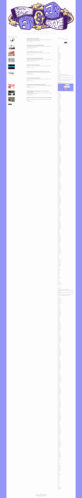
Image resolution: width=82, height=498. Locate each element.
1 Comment (31, 87)
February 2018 (59, 157)
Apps (58, 50)
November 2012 (59, 430)
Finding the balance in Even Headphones (33, 38)
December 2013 (59, 211)
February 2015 (59, 196)
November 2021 (59, 108)
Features (27, 33)
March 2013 (59, 221)
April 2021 (59, 320)
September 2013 (59, 419)
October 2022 (59, 96)
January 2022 (59, 106)
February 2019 (59, 144)
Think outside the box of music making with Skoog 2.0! (35, 45)
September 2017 (59, 367)
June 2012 (59, 231)
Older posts (10, 104)
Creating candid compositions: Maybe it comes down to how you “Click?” (38, 71)
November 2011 (59, 443)
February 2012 (59, 235)
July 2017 (59, 369)
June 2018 (59, 357)
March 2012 (59, 234)
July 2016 (59, 382)
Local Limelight (34, 33)
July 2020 (59, 330)
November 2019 (59, 134)
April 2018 (59, 155)
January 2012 (59, 236)
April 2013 (59, 220)
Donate (47, 33)
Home (23, 33)
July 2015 (59, 395)
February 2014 (59, 209)
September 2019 (59, 136)
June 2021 (59, 318)
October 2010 (59, 457)
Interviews (30, 33)
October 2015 (59, 392)
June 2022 (59, 305)
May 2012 (59, 232)
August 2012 (59, 433)
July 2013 (59, 421)
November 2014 (59, 199)
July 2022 (59, 304)
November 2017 (59, 160)
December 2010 (59, 455)
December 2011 (59, 237)
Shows (58, 66)
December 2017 (59, 159)
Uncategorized (59, 278)
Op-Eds (58, 62)
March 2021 (59, 117)
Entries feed (59, 486)
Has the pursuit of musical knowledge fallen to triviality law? (36, 84)
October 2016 (59, 379)
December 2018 (59, 146)
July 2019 (59, 343)
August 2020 (59, 329)
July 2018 (59, 356)
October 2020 (59, 122)
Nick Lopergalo (45, 494)
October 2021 (59, 109)
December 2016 (59, 172)
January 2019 (59, 145)
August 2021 (59, 316)
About (44, 33)
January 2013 (59, 223)
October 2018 (59, 148)
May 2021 (59, 319)
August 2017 (59, 368)
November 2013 (59, 212)
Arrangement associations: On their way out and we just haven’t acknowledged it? (39, 98)
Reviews (38, 33)
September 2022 (59, 97)
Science (59, 65)
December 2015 (59, 185)
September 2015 (59, 393)
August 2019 (59, 342)
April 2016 (59, 181)
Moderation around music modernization (33, 64)
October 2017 (59, 161)
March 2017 (59, 169)
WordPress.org (59, 284)
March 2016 (59, 182)
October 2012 (59, 431)
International (59, 55)
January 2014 (59, 210)
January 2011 (59, 249)
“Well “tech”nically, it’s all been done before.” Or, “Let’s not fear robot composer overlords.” (38, 91)
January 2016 (59, 184)
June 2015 (59, 396)
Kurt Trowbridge (39, 494)
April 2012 (59, 233)
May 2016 (59, 180)
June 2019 (59, 344)
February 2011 (59, 248)
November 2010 (59, 456)
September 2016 (59, 380)
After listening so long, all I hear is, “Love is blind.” (34, 51)
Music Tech (42, 33)
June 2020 (59, 331)
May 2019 (59, 345)
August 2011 (59, 446)
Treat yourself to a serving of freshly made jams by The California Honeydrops (65, 79)
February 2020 (59, 131)
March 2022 (59, 104)
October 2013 (59, 418)
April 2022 (59, 307)
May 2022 (59, 306)
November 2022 (59, 95)
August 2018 (59, 355)
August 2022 (59, 303)
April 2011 (59, 246)
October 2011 (59, 444)
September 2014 (59, 406)
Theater (59, 277)
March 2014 (59, 208)
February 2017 (59, 170)
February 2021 (59, 118)
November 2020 (59, 121)
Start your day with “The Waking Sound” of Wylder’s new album (64, 80)
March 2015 (59, 195)
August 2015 (59, 394)
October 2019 (59, 135)
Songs (58, 68)
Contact (50, 33)
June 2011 (59, 244)
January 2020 (59, 132)
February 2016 (59, 183)
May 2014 (59, 206)
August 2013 (59, 420)
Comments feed (59, 487)
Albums (58, 255)
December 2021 (59, 107)
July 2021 (59, 317)
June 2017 (59, 370)
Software (59, 67)
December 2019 (59, 133)
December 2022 (59, 94)
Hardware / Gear (59, 54)
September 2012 (59, 432)
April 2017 (59, 168)
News (58, 267)
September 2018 (59, 354)
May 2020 (59, 332)
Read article (33, 41)
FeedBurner (67, 43)
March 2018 (59, 156)
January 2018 (59, 158)
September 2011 (59, 445)
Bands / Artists (59, 52)
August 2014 (59, 407)
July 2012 (59, 434)
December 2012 (59, 224)
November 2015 (59, 186)
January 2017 (59, 171)
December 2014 (59, 198)
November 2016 (59, 173)
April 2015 (59, 194)
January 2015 (59, 197)
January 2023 (59, 93)
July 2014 (59, 408)
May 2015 (59, 193)
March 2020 (59, 130)
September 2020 (59, 123)
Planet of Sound (59, 63)
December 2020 (59, 120)
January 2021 (59, 119)
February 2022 (59, 105)
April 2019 (59, 142)
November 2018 (59, 147)
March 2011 (59, 247)
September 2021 (59, 110)
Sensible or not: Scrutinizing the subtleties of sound (35, 58)
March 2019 (59, 143)
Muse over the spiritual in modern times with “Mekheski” (63, 74)
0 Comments (31, 41)
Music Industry (59, 265)
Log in (58, 485)
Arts (58, 51)
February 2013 (59, 222)
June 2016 (59, 383)
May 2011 (59, 245)
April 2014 (59, 207)
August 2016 (59, 381)
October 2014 (59, 405)
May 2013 (59, 219)
